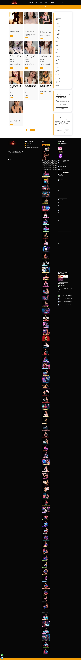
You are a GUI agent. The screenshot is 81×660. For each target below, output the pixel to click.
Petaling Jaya (58, 59)
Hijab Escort (62, 123)
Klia (56, 48)
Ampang (57, 16)
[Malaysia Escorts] (60, 156)
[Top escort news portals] (62, 210)
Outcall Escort (63, 129)
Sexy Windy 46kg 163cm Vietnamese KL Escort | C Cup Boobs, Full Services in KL (45, 27)
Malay (57, 52)
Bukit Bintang (58, 22)
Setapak (57, 74)
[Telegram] (2, 658)
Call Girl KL (67, 119)
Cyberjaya (57, 29)
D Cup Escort (56, 122)
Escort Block (58, 31)
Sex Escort (68, 131)
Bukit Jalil (57, 23)
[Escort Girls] (60, 162)
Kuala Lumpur (58, 49)
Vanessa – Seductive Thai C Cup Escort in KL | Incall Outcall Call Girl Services (15, 116)
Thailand (57, 84)
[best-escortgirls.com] (61, 285)
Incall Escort (66, 123)
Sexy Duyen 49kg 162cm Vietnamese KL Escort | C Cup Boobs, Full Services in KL (30, 86)
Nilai (57, 57)
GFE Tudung (60, 122)
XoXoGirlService (43, 658)
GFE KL (58, 122)
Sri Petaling (58, 78)
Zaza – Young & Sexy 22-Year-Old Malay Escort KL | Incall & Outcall (30, 27)
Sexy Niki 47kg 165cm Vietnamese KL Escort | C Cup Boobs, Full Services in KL (45, 56)
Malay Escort (64, 127)
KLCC (57, 46)
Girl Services (64, 122)
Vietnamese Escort (61, 133)
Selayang (57, 67)
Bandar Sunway (58, 18)
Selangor (57, 66)
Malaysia (57, 53)
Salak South (58, 64)
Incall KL (56, 124)
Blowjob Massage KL (61, 118)
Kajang (57, 41)
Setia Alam (58, 75)
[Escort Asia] (64, 225)
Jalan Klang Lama (59, 38)
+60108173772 (28, 143)
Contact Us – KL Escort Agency (61, 97)
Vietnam (57, 85)
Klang (57, 45)
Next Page (32, 129)
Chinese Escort (68, 121)
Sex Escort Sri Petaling (58, 132)
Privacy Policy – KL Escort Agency (61, 108)
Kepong (57, 42)
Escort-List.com (65, 161)
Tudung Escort (57, 133)
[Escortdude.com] (61, 185)
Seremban (57, 71)
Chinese (57, 27)
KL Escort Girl (57, 126)
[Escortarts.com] (60, 179)
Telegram (27, 145)
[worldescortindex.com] (61, 146)
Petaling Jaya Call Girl (57, 130)
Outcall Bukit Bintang (57, 129)
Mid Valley (57, 55)
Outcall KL (67, 129)
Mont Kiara (58, 56)
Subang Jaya (58, 79)
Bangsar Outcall (63, 117)
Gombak (57, 34)
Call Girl (64, 119)
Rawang (57, 63)
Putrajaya (57, 62)
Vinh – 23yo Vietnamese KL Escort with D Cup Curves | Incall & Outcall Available (15, 56)
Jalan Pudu (58, 40)
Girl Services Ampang (57, 123)
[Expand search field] (62, 2)
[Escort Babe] (62, 207)
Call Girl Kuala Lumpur (57, 121)
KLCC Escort (63, 124)
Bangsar (57, 20)
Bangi (57, 19)
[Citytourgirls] (63, 203)
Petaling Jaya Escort (64, 130)
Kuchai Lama (58, 51)
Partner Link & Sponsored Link (61, 104)
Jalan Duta (58, 35)
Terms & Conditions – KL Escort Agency (62, 109)
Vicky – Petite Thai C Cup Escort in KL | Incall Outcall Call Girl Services (45, 86)
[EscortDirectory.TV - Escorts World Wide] (60, 151)
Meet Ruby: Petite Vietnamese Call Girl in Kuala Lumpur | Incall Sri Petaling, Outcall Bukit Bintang (30, 56)
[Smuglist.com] (61, 216)
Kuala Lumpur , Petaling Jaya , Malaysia (32, 147)
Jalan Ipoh (57, 37)
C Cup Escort (63, 121)
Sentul (57, 68)
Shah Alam (58, 77)
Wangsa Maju (58, 86)
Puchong (57, 60)
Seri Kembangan (58, 73)
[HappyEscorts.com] (60, 279)
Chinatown (58, 26)
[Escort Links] (60, 148)
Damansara (58, 30)
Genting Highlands (59, 33)
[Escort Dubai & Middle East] (64, 236)
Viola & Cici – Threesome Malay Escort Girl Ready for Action (15, 27)
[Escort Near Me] (60, 199)
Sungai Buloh (58, 81)
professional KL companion (58, 131)
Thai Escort (62, 132)
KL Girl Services (62, 126)
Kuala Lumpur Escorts (61, 283)
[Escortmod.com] (60, 286)
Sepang (57, 70)
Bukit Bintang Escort (58, 119)
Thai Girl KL (65, 132)
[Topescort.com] (62, 194)
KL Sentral (57, 44)
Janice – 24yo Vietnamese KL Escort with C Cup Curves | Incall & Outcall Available (15, 86)
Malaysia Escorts (61, 175)
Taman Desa (58, 82)
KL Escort (67, 124)
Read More (11, 35)
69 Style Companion (57, 117)
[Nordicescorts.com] (62, 250)
